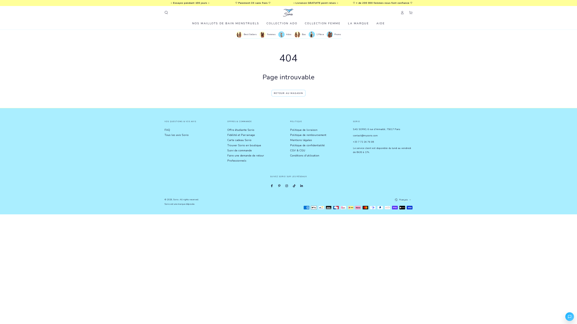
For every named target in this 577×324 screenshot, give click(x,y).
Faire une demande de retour (245, 155)
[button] (166, 12)
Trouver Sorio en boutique (244, 145)
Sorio (176, 199)
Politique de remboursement (308, 135)
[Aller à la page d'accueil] (289, 12)
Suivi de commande (239, 150)
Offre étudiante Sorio (240, 130)
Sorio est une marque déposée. (180, 204)
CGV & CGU (297, 150)
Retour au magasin (288, 93)
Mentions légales (301, 140)
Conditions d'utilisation (304, 155)
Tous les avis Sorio (177, 135)
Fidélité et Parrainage (241, 135)
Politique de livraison (304, 130)
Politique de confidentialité (307, 145)
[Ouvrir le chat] (569, 316)
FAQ (167, 130)
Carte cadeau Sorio (239, 140)
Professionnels (236, 160)
